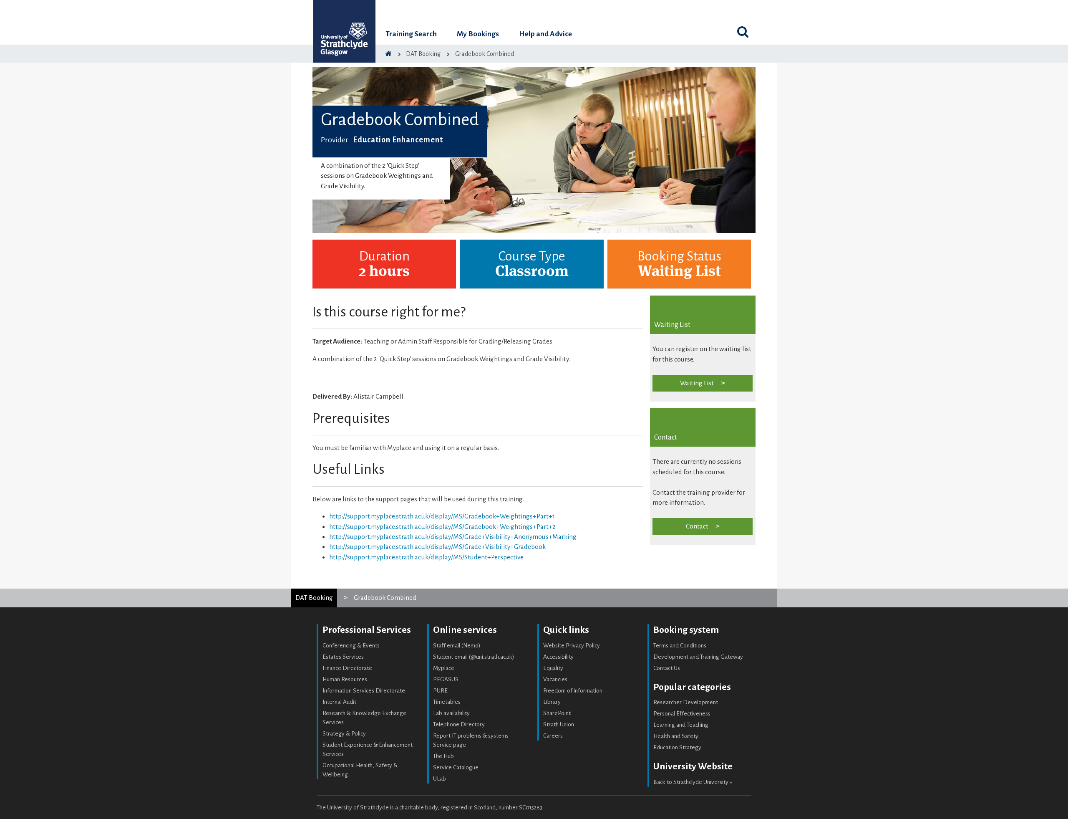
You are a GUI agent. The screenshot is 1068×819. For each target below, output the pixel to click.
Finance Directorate (347, 668)
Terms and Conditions (679, 645)
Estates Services (343, 657)
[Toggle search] (742, 32)
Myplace (443, 668)
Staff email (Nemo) (457, 645)
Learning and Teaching (680, 725)
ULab (439, 779)
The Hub (443, 756)
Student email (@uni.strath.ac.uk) (473, 657)
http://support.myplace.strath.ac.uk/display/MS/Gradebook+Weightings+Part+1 (442, 516)
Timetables (447, 702)
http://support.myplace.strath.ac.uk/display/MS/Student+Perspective (426, 557)
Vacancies (555, 679)
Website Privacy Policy (571, 645)
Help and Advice (545, 34)
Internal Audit (339, 702)
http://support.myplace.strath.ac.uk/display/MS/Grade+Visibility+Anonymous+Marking (453, 536)
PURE (440, 691)
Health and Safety (675, 736)
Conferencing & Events (351, 645)
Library (552, 702)
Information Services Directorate (363, 691)
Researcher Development (685, 702)
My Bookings (478, 34)
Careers (553, 736)
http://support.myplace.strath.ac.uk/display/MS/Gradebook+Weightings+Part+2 (442, 526)
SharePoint (557, 713)
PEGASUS (445, 679)
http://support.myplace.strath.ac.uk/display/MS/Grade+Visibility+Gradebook (437, 546)
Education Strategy (677, 747)
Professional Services (366, 630)
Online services (465, 630)
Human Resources (344, 679)
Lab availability (451, 713)
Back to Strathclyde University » (692, 782)
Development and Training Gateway (698, 657)
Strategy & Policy (344, 734)
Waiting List (697, 383)
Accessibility (558, 657)
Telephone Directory (459, 724)
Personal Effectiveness (681, 713)
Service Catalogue (456, 767)
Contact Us (666, 668)
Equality (553, 668)
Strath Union (558, 724)
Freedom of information (572, 691)
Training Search (411, 34)
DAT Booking (314, 597)
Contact (697, 526)
